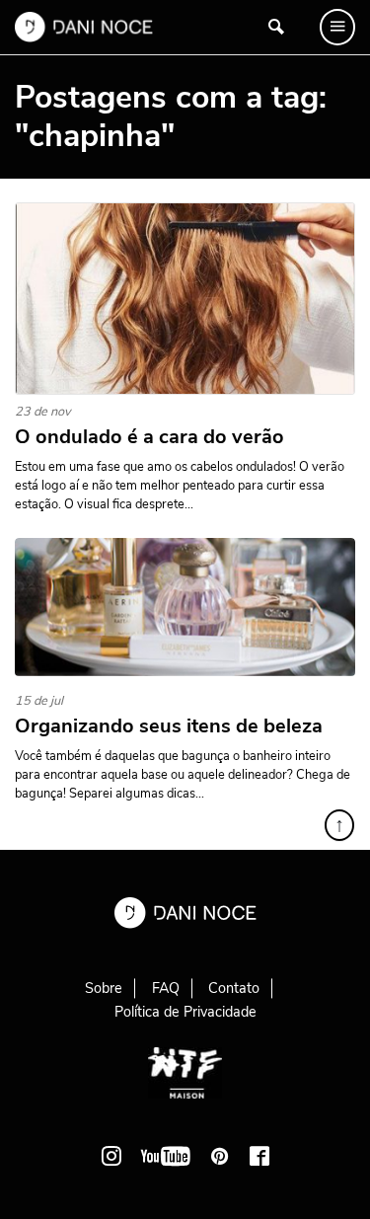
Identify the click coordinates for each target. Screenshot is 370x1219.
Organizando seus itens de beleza (169, 726)
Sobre (103, 988)
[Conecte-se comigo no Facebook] (259, 1156)
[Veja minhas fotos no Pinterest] (220, 1156)
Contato (233, 988)
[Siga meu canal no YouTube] (165, 1156)
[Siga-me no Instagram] (111, 1156)
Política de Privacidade (185, 1012)
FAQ (166, 988)
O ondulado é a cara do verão (149, 437)
